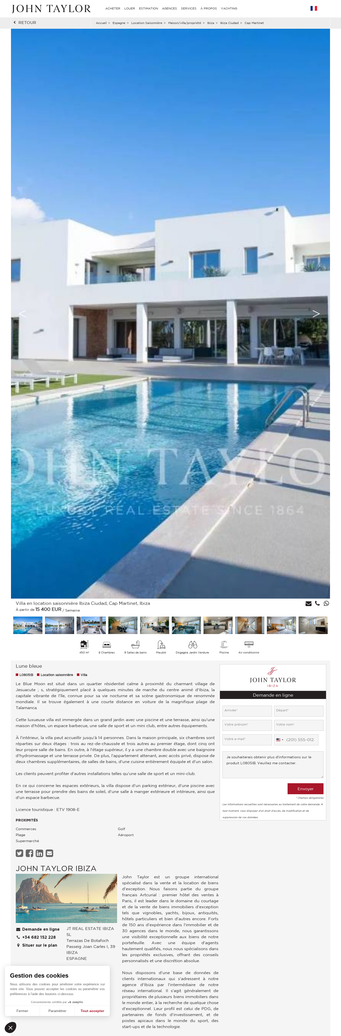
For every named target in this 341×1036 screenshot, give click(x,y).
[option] (170, 314)
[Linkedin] (40, 853)
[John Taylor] (51, 8)
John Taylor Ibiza (56, 868)
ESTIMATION (148, 8)
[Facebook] (30, 853)
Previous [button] (22, 313)
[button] (10, 1028)
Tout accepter (92, 1011)
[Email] (50, 853)
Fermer (22, 1011)
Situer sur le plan (39, 945)
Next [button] (316, 313)
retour (27, 22)
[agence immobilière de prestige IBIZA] (66, 899)
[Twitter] (20, 853)
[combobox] (279, 740)
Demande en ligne (40, 929)
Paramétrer (57, 1011)
